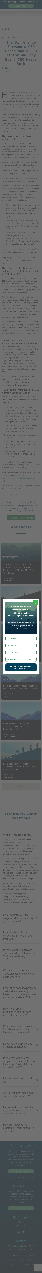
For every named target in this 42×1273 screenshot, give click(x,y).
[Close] (35, 602)
